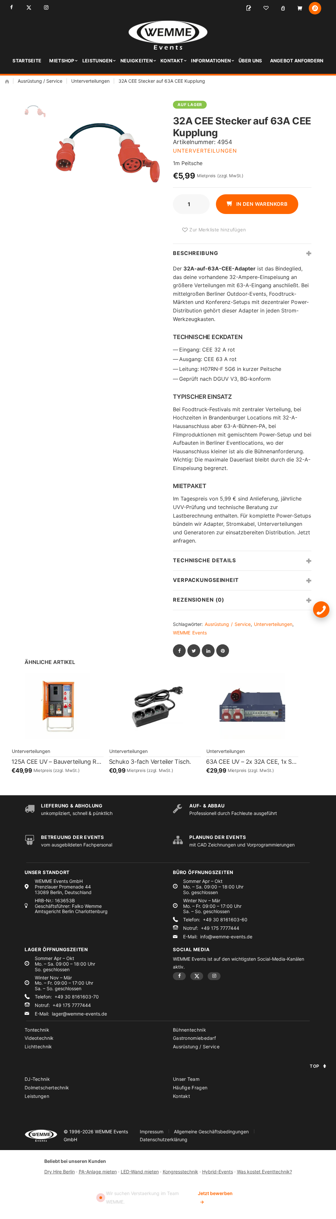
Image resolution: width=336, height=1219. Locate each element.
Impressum (151, 1131)
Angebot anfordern (297, 60)
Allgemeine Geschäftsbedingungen (211, 1131)
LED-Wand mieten (140, 1171)
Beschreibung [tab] (195, 253)
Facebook (11, 7)
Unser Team (186, 1079)
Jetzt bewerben (215, 1197)
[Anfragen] (248, 8)
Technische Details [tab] (204, 560)
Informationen (211, 60)
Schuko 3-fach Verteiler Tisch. (150, 761)
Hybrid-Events (217, 1171)
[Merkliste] (266, 8)
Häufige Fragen (190, 1087)
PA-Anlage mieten (98, 1171)
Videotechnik (39, 1038)
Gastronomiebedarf (194, 1038)
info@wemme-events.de (226, 936)
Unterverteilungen (90, 81)
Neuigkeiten (136, 60)
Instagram (46, 7)
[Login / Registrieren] (283, 8)
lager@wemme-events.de (79, 1013)
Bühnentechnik (189, 1030)
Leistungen (97, 60)
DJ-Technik (37, 1079)
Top (314, 1066)
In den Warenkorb (261, 204)
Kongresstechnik (180, 1171)
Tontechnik (37, 1030)
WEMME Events (190, 632)
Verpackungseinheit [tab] (206, 580)
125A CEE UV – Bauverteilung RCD (57, 761)
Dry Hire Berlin (59, 1171)
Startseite (26, 60)
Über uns (250, 60)
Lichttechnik (38, 1046)
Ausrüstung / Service (40, 81)
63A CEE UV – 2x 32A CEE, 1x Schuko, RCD (252, 761)
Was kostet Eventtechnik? (264, 1171)
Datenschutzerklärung (163, 1139)
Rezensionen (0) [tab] (198, 599)
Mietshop (61, 60)
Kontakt (171, 60)
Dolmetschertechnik (47, 1087)
